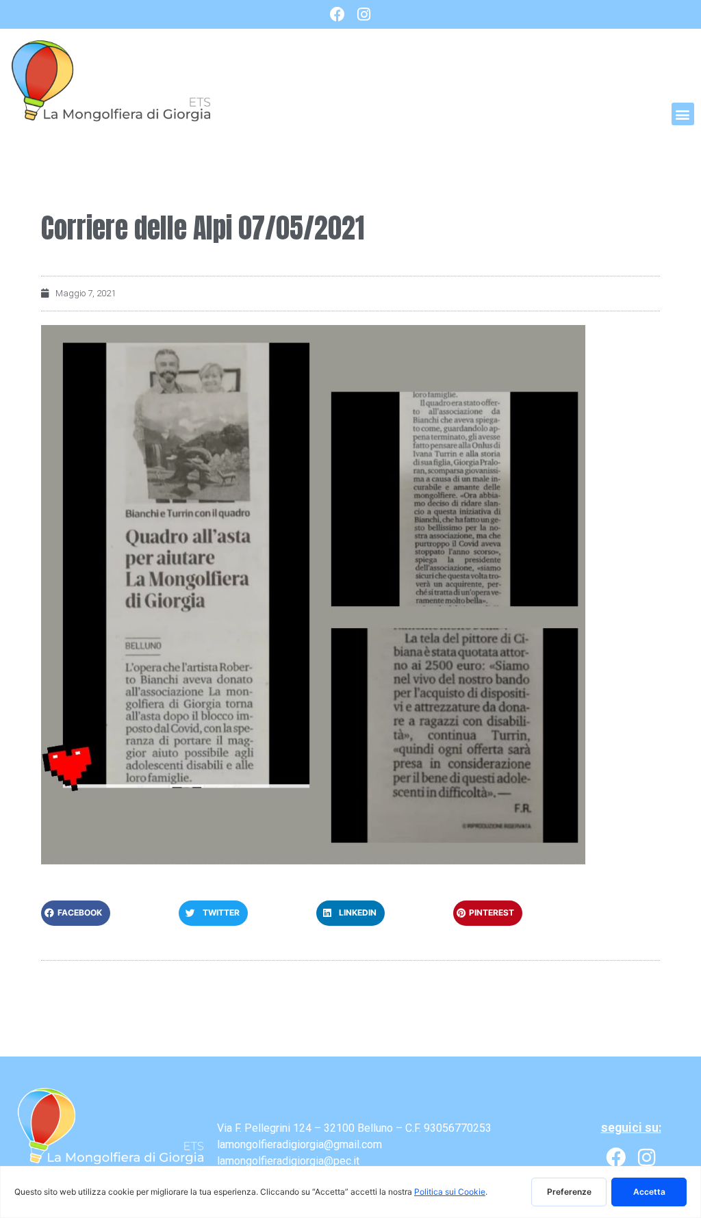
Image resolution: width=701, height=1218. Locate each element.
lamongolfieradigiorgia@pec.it (288, 1160)
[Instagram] (363, 14)
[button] (683, 114)
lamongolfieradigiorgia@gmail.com (299, 1144)
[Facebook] (337, 14)
